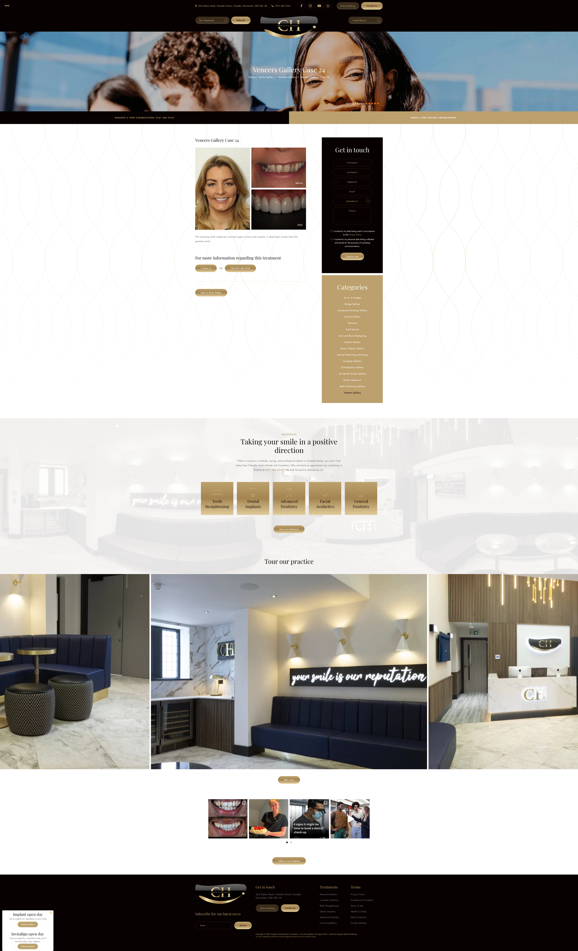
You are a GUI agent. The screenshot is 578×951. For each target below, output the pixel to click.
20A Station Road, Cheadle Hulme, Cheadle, (232, 6)
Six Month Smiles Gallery (352, 373)
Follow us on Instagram (289, 861)
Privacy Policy (355, 234)
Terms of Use (357, 906)
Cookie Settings (359, 923)
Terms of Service (306, 937)
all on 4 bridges (352, 297)
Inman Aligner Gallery (352, 348)
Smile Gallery (267, 77)
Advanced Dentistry (329, 917)
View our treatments (289, 529)
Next (389, 500)
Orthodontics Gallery (352, 367)
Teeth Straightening (329, 906)
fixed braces (352, 329)
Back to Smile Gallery (211, 292)
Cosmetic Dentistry (329, 900)
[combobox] (336, 182)
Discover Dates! (27, 924)
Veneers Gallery (287, 77)
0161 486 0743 (283, 6)
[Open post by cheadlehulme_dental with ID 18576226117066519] (228, 818)
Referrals (241, 20)
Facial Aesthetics (328, 923)
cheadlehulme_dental (227, 802)
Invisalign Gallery (352, 361)
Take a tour (289, 780)
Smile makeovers (352, 380)
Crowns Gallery (352, 316)
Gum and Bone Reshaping (352, 336)
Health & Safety (359, 911)
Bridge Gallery (352, 304)
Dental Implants (327, 911)
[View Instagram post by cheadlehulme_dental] (244, 834)
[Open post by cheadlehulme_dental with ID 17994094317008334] (268, 818)
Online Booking (347, 6)
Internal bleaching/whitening (352, 354)
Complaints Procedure (362, 900)
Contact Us (372, 6)
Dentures (352, 323)
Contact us (206, 268)
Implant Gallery (352, 342)
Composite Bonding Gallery (352, 310)
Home (252, 77)
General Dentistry (328, 894)
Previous (189, 500)
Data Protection (358, 917)
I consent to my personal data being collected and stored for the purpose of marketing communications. (354, 243)
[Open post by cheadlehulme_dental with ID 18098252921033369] (309, 818)
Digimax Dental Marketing (347, 934)
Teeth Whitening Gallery (352, 386)
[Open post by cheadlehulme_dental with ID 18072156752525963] (350, 818)
